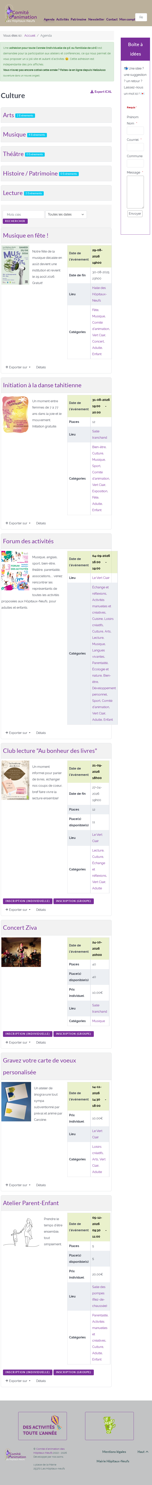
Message (133, 172)
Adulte (97, 348)
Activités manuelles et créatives (101, 606)
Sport (96, 466)
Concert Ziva (20, 927)
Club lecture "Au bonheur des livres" (50, 750)
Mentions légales (114, 1451)
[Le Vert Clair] (109, 1434)
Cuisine (97, 619)
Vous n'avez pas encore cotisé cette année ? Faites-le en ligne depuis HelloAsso (54, 70)
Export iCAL (103, 91)
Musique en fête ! (25, 235)
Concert (98, 341)
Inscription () (28, 901)
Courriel (133, 140)
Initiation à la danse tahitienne (42, 385)
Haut (141, 1451)
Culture (97, 453)
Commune (134, 156)
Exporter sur (18, 367)
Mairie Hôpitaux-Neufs (113, 1461)
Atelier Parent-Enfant (31, 1203)
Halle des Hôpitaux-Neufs (99, 294)
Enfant (97, 354)
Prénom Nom (133, 120)
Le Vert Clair (101, 578)
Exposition (99, 491)
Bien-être (99, 447)
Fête (95, 310)
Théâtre (23, 153)
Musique (24, 134)
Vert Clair (98, 335)
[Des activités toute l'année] (42, 1434)
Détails (41, 367)
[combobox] (141, 17)
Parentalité (100, 663)
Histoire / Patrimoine (40, 173)
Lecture (22, 192)
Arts (18, 115)
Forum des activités (28, 541)
